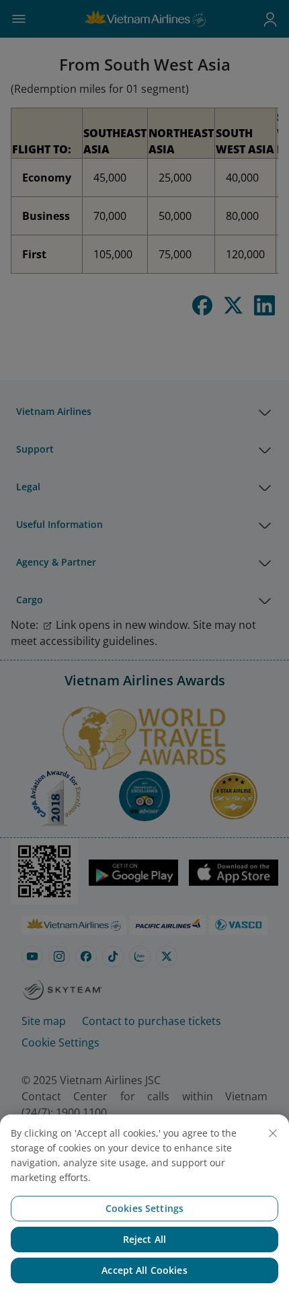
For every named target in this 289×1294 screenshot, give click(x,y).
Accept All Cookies (144, 1270)
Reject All (144, 1239)
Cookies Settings (144, 1208)
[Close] (272, 1133)
